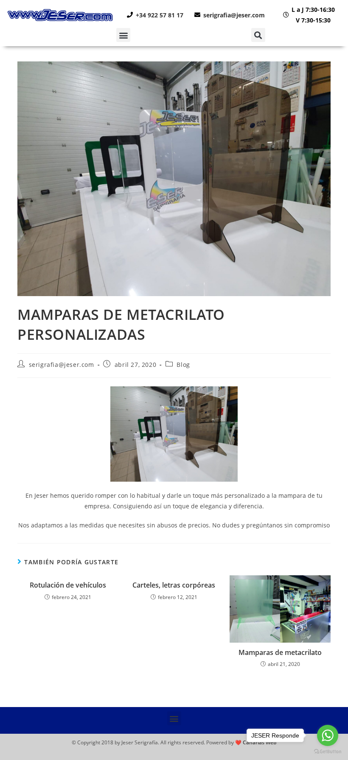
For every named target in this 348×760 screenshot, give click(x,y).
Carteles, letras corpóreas (173, 585)
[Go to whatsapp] (327, 735)
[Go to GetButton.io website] (327, 751)
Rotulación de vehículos (68, 585)
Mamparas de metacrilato (280, 652)
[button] (123, 35)
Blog (183, 365)
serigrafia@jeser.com (61, 365)
